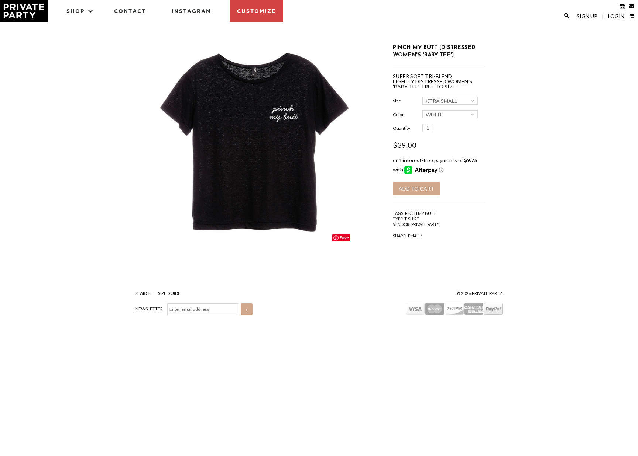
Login (616, 16)
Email (414, 235)
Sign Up (587, 16)
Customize (256, 11)
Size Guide (169, 293)
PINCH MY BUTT (420, 213)
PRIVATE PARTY (425, 224)
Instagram (191, 11)
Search (143, 293)
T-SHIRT (411, 218)
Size (397, 101)
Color (398, 114)
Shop (75, 11)
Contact (130, 11)
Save (344, 237)
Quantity (401, 128)
